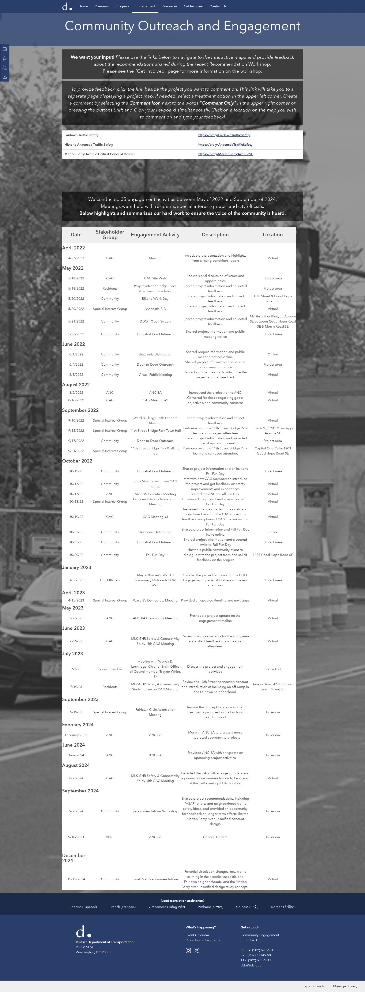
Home (83, 6)
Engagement (145, 6)
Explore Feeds (313, 986)
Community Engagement (260, 935)
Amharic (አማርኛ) (210, 907)
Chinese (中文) (247, 907)
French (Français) (123, 907)
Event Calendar (197, 935)
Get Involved (193, 6)
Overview (101, 6)
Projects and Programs (203, 940)
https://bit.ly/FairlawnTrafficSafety (224, 135)
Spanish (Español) (83, 907)
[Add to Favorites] (4, 58)
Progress (122, 6)
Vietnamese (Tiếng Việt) (166, 907)
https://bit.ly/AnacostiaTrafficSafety (225, 145)
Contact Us (218, 6)
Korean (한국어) (283, 907)
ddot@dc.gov (251, 965)
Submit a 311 (251, 940)
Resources (169, 6)
